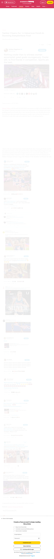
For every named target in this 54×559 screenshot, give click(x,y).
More (43, 6)
